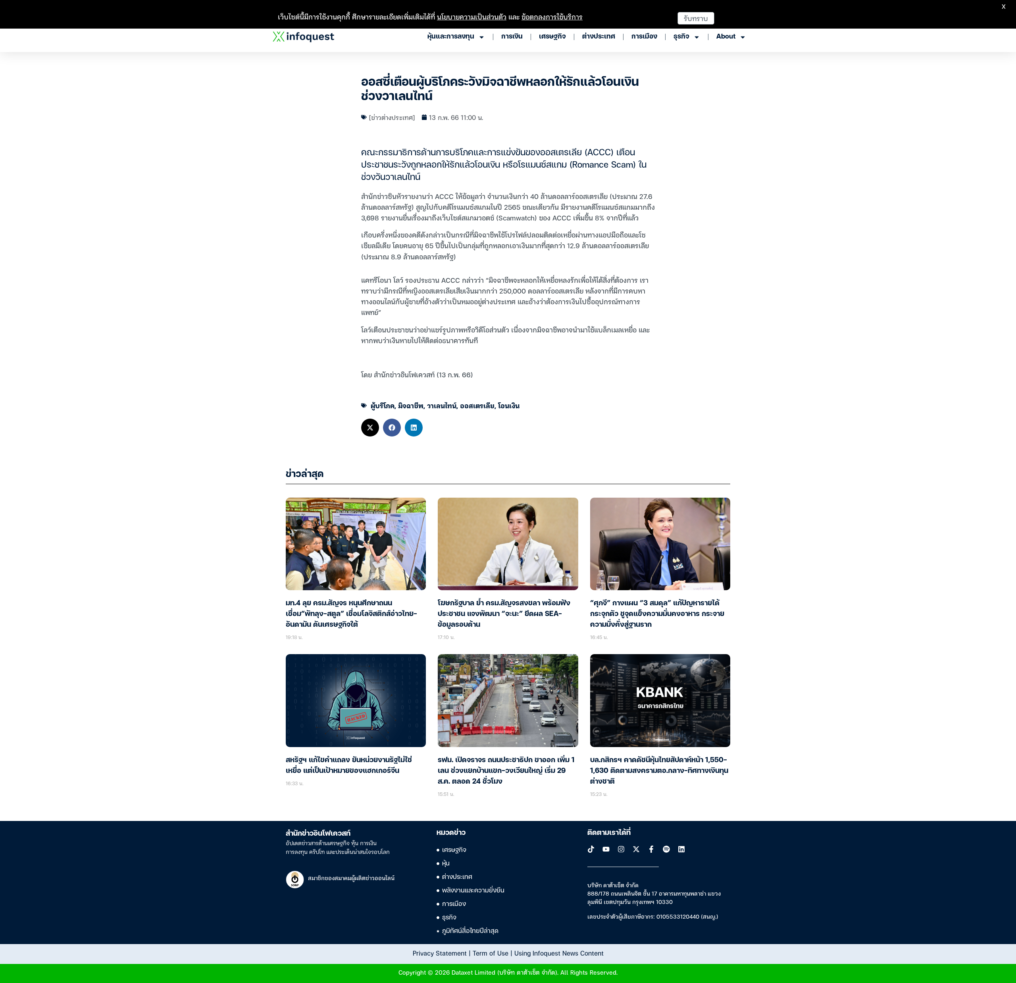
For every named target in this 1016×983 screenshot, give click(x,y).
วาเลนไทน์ (441, 405)
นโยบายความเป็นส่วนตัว (471, 16)
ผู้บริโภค (382, 405)
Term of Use (490, 953)
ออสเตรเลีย (477, 405)
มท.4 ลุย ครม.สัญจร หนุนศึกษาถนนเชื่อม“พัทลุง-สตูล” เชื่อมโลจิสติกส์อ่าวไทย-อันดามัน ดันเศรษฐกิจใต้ (351, 614)
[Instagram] (621, 849)
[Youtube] (606, 849)
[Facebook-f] (651, 849)
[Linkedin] (681, 849)
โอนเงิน (509, 405)
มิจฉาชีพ (410, 405)
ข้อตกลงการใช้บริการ (552, 16)
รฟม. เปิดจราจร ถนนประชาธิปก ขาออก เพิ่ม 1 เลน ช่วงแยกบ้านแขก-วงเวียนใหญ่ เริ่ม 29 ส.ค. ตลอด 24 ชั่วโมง (506, 771)
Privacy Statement (440, 953)
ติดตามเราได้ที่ (609, 833)
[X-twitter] (636, 849)
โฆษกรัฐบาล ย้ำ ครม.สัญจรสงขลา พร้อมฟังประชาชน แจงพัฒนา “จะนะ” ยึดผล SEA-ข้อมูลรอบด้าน (504, 614)
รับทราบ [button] (696, 18)
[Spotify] (666, 849)
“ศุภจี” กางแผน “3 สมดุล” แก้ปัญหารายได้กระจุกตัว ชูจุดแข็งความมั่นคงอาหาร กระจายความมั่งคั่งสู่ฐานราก (657, 614)
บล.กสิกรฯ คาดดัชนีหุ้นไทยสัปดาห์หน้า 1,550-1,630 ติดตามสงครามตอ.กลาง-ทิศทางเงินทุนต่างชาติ (659, 771)
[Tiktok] (591, 849)
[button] (370, 427)
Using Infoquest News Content (559, 953)
